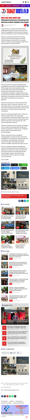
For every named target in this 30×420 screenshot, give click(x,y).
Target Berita (6, 2)
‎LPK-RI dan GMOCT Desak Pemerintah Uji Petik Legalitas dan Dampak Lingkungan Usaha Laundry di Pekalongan (22, 232)
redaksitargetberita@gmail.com (11, 390)
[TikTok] (15, 396)
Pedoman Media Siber (18, 403)
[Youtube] (7, 396)
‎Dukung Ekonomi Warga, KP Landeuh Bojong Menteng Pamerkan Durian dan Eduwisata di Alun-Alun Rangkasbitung (7, 217)
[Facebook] (19, 201)
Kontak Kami (4, 401)
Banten (2, 17)
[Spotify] (10, 396)
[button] (23, 2)
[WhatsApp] (28, 201)
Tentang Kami (19, 401)
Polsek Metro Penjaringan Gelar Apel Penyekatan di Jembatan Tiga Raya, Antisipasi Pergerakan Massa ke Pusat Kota (17, 327)
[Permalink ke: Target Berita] (2, 25)
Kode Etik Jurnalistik (6, 403)
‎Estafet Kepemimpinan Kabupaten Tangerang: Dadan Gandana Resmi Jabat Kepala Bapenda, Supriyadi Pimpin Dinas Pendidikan (16, 343)
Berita (6, 17)
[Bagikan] (28, 25)
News (19, 17)
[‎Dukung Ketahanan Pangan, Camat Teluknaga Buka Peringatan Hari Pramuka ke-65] (22, 239)
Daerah (10, 17)
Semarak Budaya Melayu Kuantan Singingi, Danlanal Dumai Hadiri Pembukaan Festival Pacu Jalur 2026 (7, 232)
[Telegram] (25, 201)
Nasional (15, 17)
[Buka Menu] (26, 2)
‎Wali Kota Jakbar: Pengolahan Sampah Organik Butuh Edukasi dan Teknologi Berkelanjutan (6, 246)
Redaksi (11, 401)
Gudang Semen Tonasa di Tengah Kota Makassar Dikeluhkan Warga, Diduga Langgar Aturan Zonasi (17, 332)
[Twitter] (22, 201)
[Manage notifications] (27, 417)
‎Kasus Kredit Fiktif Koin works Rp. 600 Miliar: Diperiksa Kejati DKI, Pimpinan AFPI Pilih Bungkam (17, 337)
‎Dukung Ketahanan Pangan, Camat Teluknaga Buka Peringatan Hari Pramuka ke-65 (22, 246)
